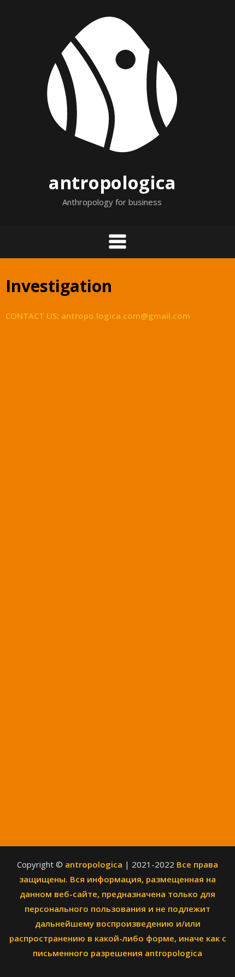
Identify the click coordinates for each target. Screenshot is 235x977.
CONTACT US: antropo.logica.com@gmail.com (97, 315)
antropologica (112, 182)
